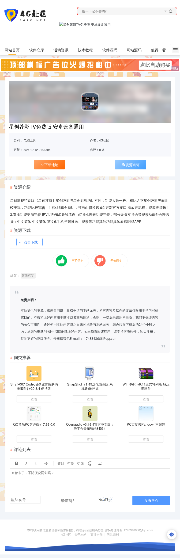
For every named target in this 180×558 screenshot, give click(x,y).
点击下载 (31, 242)
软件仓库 (36, 50)
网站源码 (134, 50)
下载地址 (51, 164)
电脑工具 (30, 140)
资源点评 (133, 164)
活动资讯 (60, 50)
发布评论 (151, 500)
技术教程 (85, 50)
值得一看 (158, 50)
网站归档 (113, 534)
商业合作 (96, 534)
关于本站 (80, 534)
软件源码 (109, 50)
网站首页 (12, 50)
